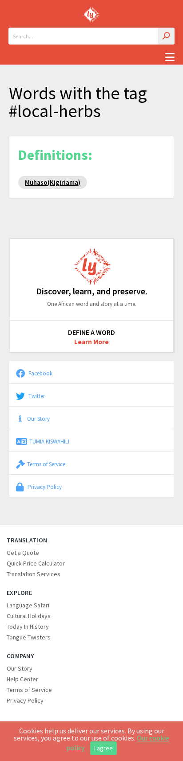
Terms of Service (46, 464)
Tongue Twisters (29, 637)
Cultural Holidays (29, 616)
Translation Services (33, 574)
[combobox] (91, 36)
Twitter (36, 395)
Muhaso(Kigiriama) (52, 182)
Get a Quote (23, 553)
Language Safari (28, 605)
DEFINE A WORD (91, 332)
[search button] (166, 36)
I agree (103, 748)
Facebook (39, 373)
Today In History (28, 627)
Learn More (91, 341)
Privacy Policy (44, 486)
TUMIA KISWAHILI (49, 441)
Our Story (38, 418)
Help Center (22, 679)
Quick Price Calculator (36, 563)
